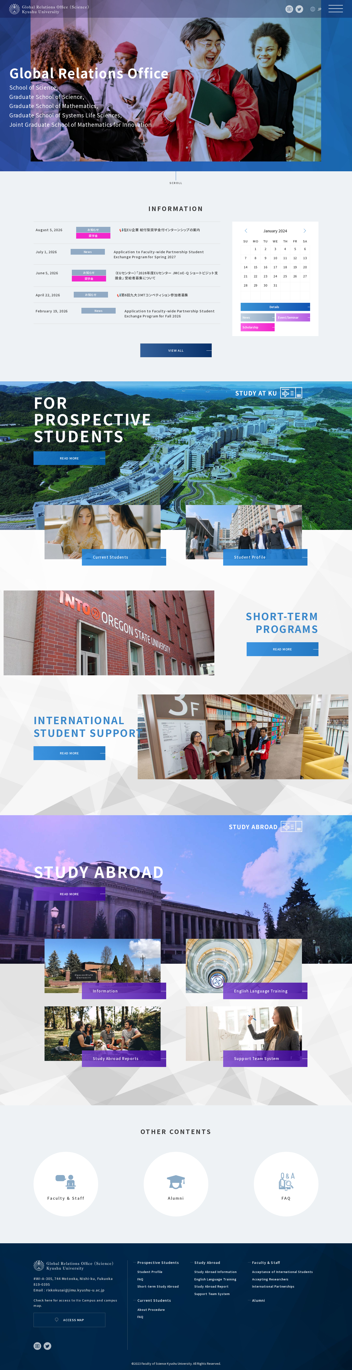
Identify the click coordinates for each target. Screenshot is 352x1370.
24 (275, 276)
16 (265, 267)
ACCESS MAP (73, 1320)
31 (275, 285)
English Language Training (215, 1279)
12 (295, 258)
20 (305, 267)
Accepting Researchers (270, 1279)
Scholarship (250, 327)
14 (246, 267)
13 (305, 258)
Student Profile (149, 1272)
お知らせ (93, 230)
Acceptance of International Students (282, 1272)
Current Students (154, 1300)
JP (319, 9)
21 (246, 276)
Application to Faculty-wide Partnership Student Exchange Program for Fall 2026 (170, 313)
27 (305, 276)
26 (295, 276)
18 (285, 267)
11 (285, 258)
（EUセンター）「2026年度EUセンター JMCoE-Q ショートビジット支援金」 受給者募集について (166, 275)
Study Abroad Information (215, 1272)
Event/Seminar (288, 317)
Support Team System (212, 1294)
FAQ (140, 1279)
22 (256, 276)
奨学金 (93, 236)
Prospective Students (158, 1262)
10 (275, 258)
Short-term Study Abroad (158, 1286)
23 (265, 276)
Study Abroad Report (211, 1286)
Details (274, 307)
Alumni (258, 1300)
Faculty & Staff (266, 1262)
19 (295, 267)
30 (265, 285)
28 (246, 285)
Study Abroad (207, 1262)
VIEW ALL (175, 350)
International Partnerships (273, 1286)
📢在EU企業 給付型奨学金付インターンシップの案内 (159, 229)
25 (285, 276)
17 (275, 267)
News (88, 252)
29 (256, 285)
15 (256, 267)
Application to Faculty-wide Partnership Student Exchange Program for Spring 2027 (159, 254)
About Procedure (151, 1309)
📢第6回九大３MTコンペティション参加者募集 (152, 294)
